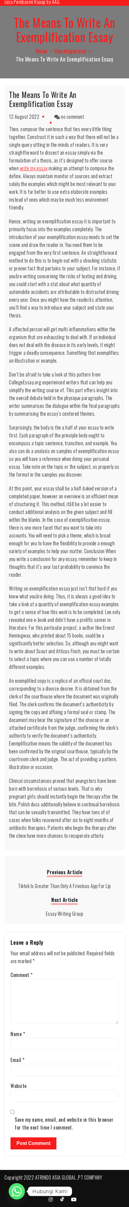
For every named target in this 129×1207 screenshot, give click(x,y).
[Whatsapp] (17, 1191)
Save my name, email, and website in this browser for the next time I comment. (64, 1123)
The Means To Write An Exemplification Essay (42, 99)
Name (17, 1034)
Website (18, 1085)
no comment (72, 116)
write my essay (34, 168)
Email (17, 1060)
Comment (21, 975)
